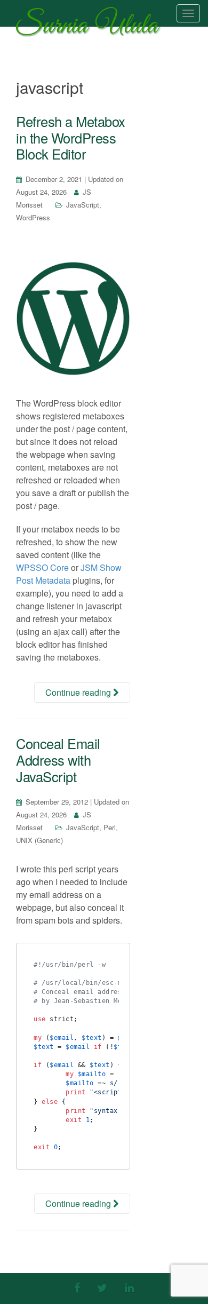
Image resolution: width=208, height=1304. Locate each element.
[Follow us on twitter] (102, 1287)
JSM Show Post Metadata (69, 573)
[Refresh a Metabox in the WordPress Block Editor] (73, 318)
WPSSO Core (42, 567)
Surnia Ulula (87, 28)
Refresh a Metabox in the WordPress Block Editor (70, 137)
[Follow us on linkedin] (129, 1287)
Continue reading (79, 692)
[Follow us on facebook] (77, 1287)
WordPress (33, 217)
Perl (109, 827)
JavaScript (82, 205)
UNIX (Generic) (39, 840)
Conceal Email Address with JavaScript (58, 759)
